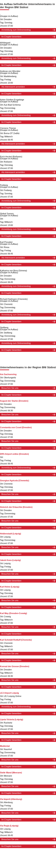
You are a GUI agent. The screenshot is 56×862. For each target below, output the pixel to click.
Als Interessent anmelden (13, 87)
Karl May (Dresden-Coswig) (13, 613)
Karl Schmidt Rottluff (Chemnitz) (16, 640)
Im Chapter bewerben (11, 37)
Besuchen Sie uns (9, 388)
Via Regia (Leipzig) (9, 826)
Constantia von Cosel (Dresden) (16, 427)
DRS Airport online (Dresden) (14, 454)
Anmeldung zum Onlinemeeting (16, 30)
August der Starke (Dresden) (14, 401)
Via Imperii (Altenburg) (11, 799)
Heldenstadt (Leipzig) (10, 534)
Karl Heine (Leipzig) (9, 587)
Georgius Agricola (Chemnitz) (14, 480)
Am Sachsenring (8, 374)
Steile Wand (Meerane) (11, 773)
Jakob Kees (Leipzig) (10, 560)
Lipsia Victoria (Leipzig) (11, 719)
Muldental (5, 746)
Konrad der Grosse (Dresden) (14, 666)
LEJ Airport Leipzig (9, 693)
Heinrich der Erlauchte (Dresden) (16, 507)
